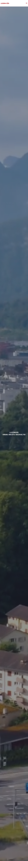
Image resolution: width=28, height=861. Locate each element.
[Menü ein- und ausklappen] (26, 3)
